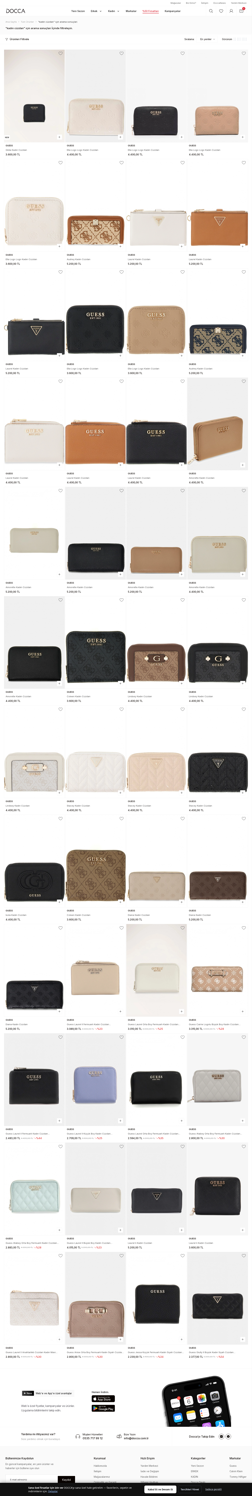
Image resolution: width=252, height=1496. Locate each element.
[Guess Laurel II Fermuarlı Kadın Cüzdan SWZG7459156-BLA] (34, 1079)
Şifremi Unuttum (149, 1482)
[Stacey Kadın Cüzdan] (95, 751)
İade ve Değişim (150, 1471)
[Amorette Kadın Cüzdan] (217, 424)
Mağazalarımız (102, 1476)
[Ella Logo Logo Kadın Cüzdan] (95, 96)
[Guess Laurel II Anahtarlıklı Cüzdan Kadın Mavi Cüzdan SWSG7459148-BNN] (34, 1298)
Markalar (235, 1458)
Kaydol (66, 1479)
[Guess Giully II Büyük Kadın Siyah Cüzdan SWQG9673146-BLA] (217, 1298)
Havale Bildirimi (149, 1476)
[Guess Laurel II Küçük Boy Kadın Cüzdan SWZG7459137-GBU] (95, 1079)
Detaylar (53, 1491)
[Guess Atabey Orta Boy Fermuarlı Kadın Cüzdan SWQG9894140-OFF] (217, 1079)
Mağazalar (176, 3)
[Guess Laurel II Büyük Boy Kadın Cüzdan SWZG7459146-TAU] (95, 1189)
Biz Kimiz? (191, 3)
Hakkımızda (100, 1465)
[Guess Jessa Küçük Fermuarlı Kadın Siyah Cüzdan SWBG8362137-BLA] (156, 1298)
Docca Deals (198, 1482)
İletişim (204, 3)
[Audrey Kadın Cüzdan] (95, 205)
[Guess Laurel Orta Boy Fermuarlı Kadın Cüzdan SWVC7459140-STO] (156, 970)
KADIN (194, 1476)
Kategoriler (198, 1458)
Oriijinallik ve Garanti (105, 1482)
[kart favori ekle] (61, 53)
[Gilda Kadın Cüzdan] (34, 96)
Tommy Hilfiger (238, 1476)
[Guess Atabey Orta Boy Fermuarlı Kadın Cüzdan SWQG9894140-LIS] (34, 1189)
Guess (233, 1465)
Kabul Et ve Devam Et (160, 1489)
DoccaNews (219, 3)
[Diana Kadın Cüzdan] (156, 861)
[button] (78, 11)
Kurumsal (100, 1458)
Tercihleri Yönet (190, 1489)
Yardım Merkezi (239, 3)
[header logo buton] (15, 11)
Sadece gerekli (213, 1489)
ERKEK (194, 1471)
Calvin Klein (236, 1471)
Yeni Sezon (197, 1465)
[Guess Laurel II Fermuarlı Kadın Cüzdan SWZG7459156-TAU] (95, 970)
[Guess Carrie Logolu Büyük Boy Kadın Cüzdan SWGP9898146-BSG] (217, 970)
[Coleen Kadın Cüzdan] (95, 642)
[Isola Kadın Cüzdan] (34, 861)
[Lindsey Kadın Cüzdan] (156, 642)
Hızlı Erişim (148, 1458)
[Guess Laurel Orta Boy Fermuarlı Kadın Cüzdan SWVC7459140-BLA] (156, 1079)
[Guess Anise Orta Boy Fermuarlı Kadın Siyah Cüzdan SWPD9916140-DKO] (95, 1298)
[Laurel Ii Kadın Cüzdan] (156, 1189)
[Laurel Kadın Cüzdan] (156, 205)
